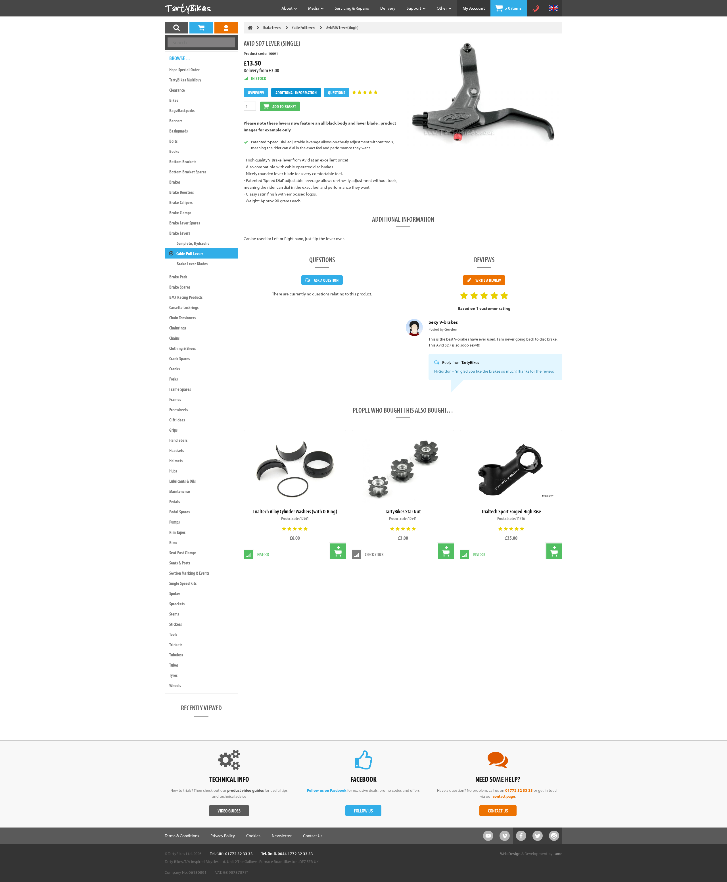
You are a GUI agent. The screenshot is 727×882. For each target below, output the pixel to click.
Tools (173, 634)
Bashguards (178, 131)
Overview (256, 92)
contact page (504, 796)
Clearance (177, 90)
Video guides (229, 810)
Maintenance (179, 491)
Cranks (174, 368)
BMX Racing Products (185, 297)
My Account (474, 8)
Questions (336, 92)
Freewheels (178, 409)
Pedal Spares (179, 511)
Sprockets (177, 603)
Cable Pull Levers (189, 253)
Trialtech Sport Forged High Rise (511, 511)
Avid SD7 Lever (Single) (342, 27)
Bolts (173, 141)
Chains (174, 338)
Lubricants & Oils (182, 481)
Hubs (173, 471)
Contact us (498, 810)
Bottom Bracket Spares (187, 172)
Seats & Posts (179, 563)
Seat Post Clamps (182, 552)
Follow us (363, 810)
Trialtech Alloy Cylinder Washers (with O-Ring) (295, 511)
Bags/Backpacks (182, 110)
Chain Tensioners (182, 317)
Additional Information (296, 92)
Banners (175, 120)
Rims (173, 542)
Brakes (174, 182)
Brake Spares (179, 287)
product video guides (245, 790)
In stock (479, 554)
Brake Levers (179, 233)
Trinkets (175, 644)
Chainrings (177, 328)
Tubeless (176, 655)
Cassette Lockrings (184, 307)
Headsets (176, 450)
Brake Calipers (181, 202)
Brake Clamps (180, 212)
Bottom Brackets (182, 161)
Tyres (173, 675)
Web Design (510, 853)
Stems (174, 614)
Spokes (174, 593)
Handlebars (178, 440)
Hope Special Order (184, 69)
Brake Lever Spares (184, 223)
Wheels (175, 685)
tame (557, 853)
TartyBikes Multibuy (185, 80)
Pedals (174, 501)
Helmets (176, 460)
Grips (173, 430)
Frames (175, 399)
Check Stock (374, 554)
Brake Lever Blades (192, 263)
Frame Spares (180, 389)
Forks (173, 379)
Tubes (173, 665)
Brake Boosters (181, 192)
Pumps (174, 522)
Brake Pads (178, 277)
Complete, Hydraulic (193, 243)
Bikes (173, 100)
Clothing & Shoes (182, 348)
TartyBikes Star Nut (403, 511)
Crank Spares (179, 358)
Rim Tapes (177, 532)
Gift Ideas (177, 420)
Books (174, 151)
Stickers (175, 624)
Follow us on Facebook (326, 790)
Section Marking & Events (189, 573)
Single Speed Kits (183, 583)
